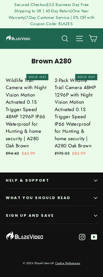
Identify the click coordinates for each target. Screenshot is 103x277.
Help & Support (27, 180)
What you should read (38, 197)
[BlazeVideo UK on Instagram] (82, 236)
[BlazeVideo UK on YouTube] (94, 236)
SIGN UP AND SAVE (30, 215)
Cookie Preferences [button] (67, 263)
